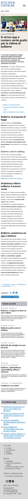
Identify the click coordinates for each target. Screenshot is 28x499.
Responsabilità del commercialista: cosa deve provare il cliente (13, 429)
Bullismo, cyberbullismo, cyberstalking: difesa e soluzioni (11, 369)
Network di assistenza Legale (13, 464)
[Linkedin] (16, 293)
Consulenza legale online (15, 467)
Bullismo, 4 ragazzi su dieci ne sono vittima (13, 312)
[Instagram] (7, 481)
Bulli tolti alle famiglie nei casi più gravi (13, 346)
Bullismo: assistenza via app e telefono (14, 112)
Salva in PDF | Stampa (10, 297)
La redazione (10, 450)
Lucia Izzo (4, 34)
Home (2, 11)
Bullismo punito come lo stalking (13, 178)
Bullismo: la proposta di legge (11, 104)
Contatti (8, 448)
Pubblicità (9, 461)
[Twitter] (10, 293)
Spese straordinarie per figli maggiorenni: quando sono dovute (13, 415)
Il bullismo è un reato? (10, 386)
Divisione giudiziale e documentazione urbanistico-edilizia (14, 422)
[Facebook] (13, 293)
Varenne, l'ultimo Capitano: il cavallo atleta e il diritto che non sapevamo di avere (14, 436)
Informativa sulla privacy (14, 476)
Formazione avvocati (13, 469)
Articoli (7, 11)
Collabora (9, 454)
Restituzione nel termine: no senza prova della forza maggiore (14, 409)
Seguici (8, 452)
